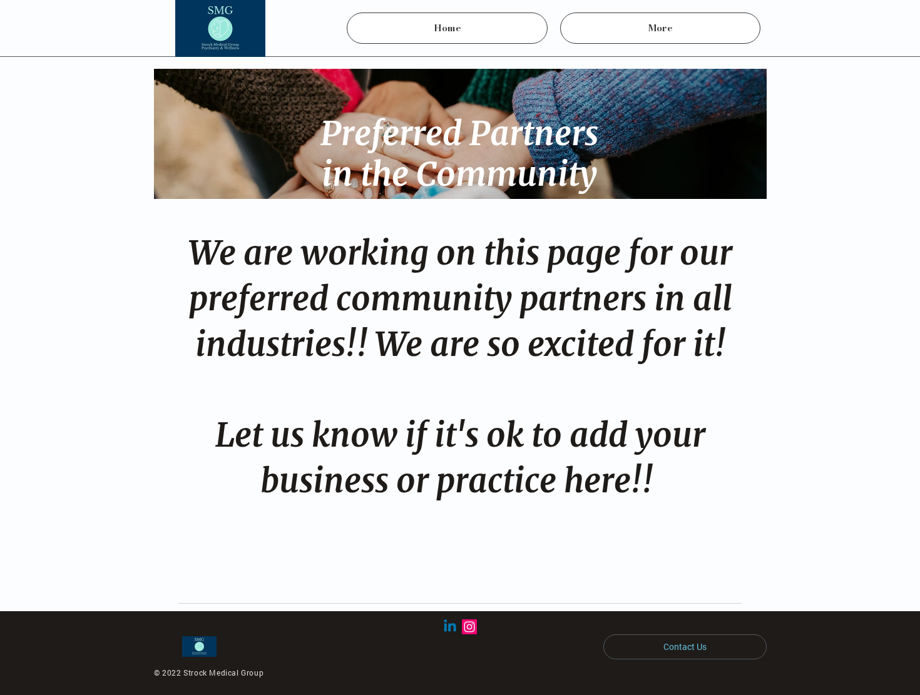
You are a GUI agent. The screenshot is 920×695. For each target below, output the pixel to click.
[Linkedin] (449, 626)
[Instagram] (469, 626)
